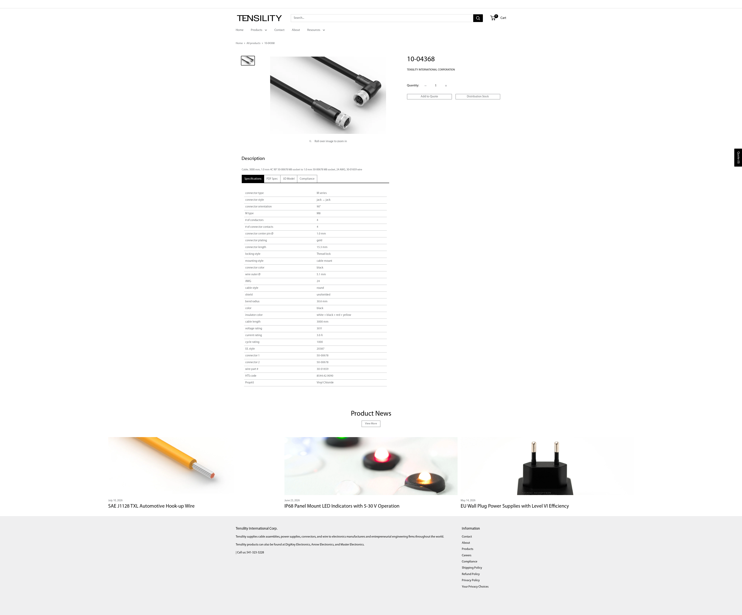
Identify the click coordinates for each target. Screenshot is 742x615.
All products (253, 43)
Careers (466, 555)
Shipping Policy (472, 567)
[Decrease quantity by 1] (425, 86)
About (296, 30)
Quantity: (413, 85)
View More (371, 423)
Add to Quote (429, 96)
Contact (279, 30)
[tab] (253, 179)
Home (239, 30)
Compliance (469, 561)
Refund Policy (471, 574)
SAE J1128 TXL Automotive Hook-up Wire (151, 506)
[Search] (478, 18)
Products (257, 30)
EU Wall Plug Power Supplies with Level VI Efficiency (515, 506)
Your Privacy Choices (475, 586)
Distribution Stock (478, 96)
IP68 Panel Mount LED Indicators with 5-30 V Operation (341, 506)
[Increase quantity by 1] (446, 86)
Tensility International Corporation (431, 69)
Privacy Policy (471, 580)
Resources (314, 30)
